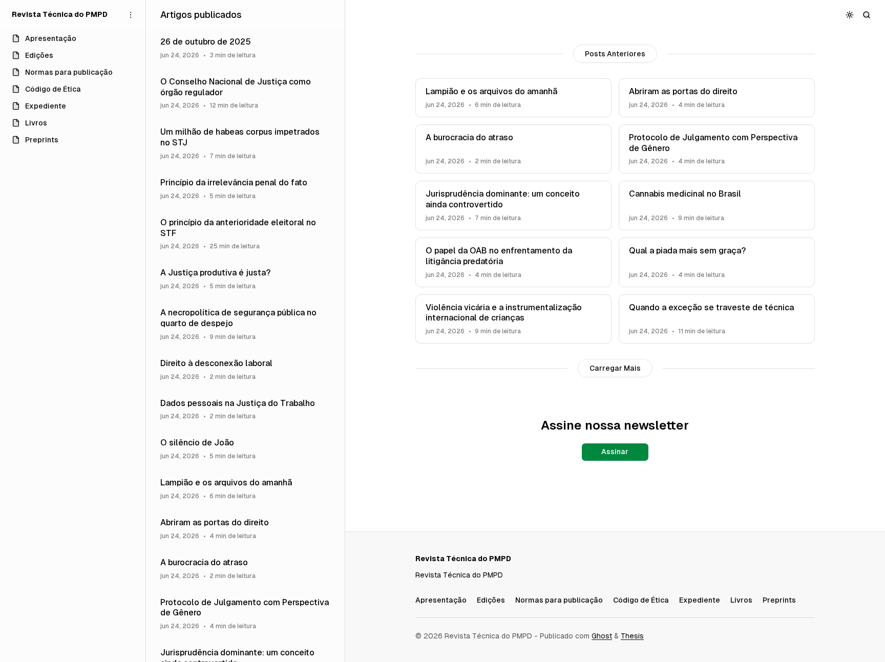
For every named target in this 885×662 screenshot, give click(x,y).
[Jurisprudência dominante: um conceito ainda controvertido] (513, 205)
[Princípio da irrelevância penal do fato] (245, 189)
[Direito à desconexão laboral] (245, 369)
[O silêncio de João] (245, 449)
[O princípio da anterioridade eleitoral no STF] (245, 234)
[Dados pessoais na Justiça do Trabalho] (245, 409)
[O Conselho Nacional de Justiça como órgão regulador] (245, 93)
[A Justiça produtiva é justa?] (245, 279)
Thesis (632, 636)
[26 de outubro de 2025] (245, 48)
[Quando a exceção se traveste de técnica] (717, 319)
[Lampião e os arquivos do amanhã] (513, 97)
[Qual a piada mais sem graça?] (717, 262)
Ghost (602, 636)
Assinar (614, 451)
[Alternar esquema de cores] (850, 15)
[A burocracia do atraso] (513, 149)
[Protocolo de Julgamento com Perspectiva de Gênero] (717, 149)
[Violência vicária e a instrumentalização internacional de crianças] (513, 319)
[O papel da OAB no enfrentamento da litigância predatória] (513, 262)
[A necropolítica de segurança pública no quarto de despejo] (245, 324)
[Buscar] (867, 15)
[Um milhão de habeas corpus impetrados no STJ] (245, 143)
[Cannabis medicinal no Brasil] (717, 205)
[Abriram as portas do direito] (717, 97)
